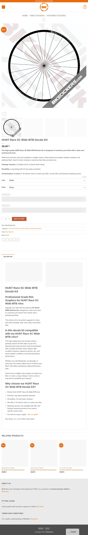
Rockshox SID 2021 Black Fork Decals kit (43, 470)
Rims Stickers (37, 16)
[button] (3, 7)
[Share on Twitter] (14, 239)
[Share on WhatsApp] (3, 239)
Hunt (9, 232)
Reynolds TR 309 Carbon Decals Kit (13, 470)
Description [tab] (8, 256)
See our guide (33, 414)
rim (12, 232)
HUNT (7, 235)
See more (39, 506)
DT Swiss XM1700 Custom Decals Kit (71, 470)
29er (6, 232)
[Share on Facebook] (7, 239)
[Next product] (44, 19)
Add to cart (19, 219)
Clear (84, 177)
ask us (16, 419)
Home (25, 16)
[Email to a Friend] (17, 239)
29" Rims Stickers (25, 228)
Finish (4, 187)
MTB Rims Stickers (56, 16)
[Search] (81, 7)
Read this (5, 491)
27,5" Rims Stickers (13, 228)
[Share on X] (10, 239)
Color (3, 180)
